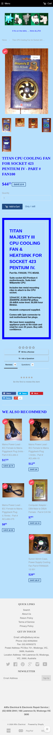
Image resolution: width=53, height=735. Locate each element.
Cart (49, 3)
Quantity (5, 193)
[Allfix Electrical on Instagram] (37, 665)
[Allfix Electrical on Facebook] (15, 665)
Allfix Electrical (19, 724)
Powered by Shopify (36, 724)
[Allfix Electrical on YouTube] (45, 665)
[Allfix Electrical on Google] (30, 665)
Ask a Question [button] (27, 358)
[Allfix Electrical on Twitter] (8, 665)
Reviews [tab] (9, 364)
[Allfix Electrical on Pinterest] (23, 665)
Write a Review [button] (27, 352)
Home (4, 40)
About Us (26, 613)
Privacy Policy (26, 626)
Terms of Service (26, 621)
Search (26, 609)
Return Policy (26, 617)
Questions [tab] (25, 364)
